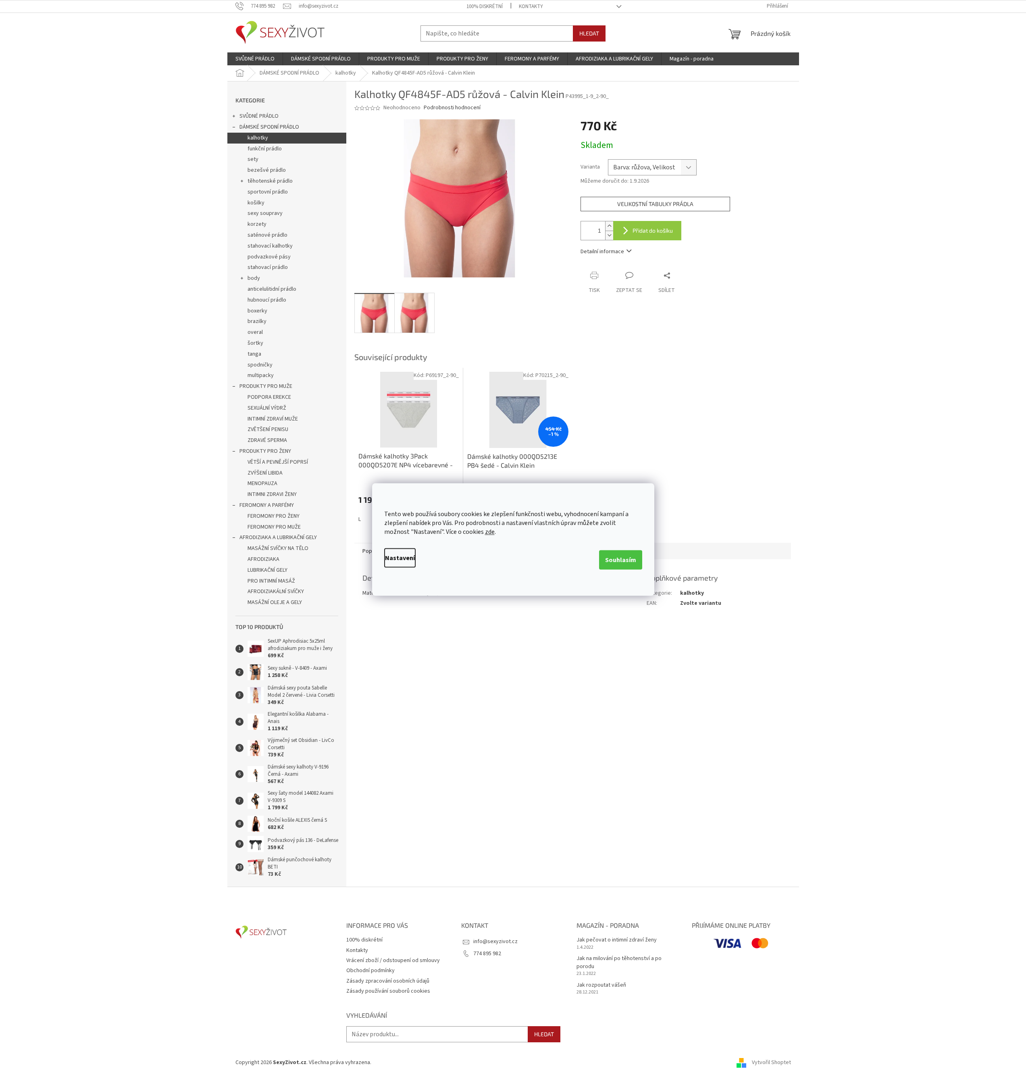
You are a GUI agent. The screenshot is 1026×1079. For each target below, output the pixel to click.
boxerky (257, 311)
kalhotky (258, 138)
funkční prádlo (265, 149)
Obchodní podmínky (370, 971)
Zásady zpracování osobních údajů (387, 981)
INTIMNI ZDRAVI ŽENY (272, 494)
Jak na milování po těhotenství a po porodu (619, 962)
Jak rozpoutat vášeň (601, 985)
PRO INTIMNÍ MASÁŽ (271, 581)
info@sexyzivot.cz (495, 941)
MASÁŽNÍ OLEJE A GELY (275, 602)
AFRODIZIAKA (263, 559)
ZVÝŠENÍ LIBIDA (265, 473)
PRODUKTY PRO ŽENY (265, 451)
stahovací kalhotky (270, 246)
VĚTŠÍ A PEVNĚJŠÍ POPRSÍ (278, 462)
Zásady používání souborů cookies (388, 991)
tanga (254, 354)
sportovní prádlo (268, 192)
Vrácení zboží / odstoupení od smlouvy (393, 960)
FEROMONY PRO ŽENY (274, 516)
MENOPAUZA (262, 483)
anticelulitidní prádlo (272, 289)
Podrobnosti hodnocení (452, 108)
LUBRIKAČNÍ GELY (267, 570)
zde (490, 531)
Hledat (589, 33)
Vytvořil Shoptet (771, 1062)
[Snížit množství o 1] (609, 235)
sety (253, 159)
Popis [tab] (369, 551)
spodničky (260, 365)
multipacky (261, 375)
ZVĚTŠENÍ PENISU (268, 429)
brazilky (257, 321)
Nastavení (400, 558)
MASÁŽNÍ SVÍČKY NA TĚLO (278, 548)
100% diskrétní (484, 6)
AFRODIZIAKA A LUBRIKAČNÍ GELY (278, 537)
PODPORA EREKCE (269, 397)
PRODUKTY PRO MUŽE (265, 386)
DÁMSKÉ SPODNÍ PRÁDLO (269, 127)
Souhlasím (620, 560)
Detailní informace (602, 252)
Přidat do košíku (653, 230)
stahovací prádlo (268, 267)
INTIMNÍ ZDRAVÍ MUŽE (273, 419)
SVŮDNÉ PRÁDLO (259, 116)
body (254, 278)
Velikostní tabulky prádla (655, 203)
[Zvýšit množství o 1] (609, 226)
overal (255, 332)
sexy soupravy (265, 213)
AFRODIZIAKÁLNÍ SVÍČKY (276, 591)
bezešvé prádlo (267, 170)
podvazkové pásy (269, 257)
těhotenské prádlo (270, 181)
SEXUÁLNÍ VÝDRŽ (267, 408)
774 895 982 (487, 954)
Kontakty (531, 6)
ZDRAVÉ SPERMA (267, 440)
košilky (256, 203)
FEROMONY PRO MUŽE (274, 527)
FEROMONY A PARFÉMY (266, 505)
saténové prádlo (267, 235)
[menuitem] (255, 58)
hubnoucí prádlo (267, 300)
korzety (257, 224)
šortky (255, 343)
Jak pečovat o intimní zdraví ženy (616, 940)
